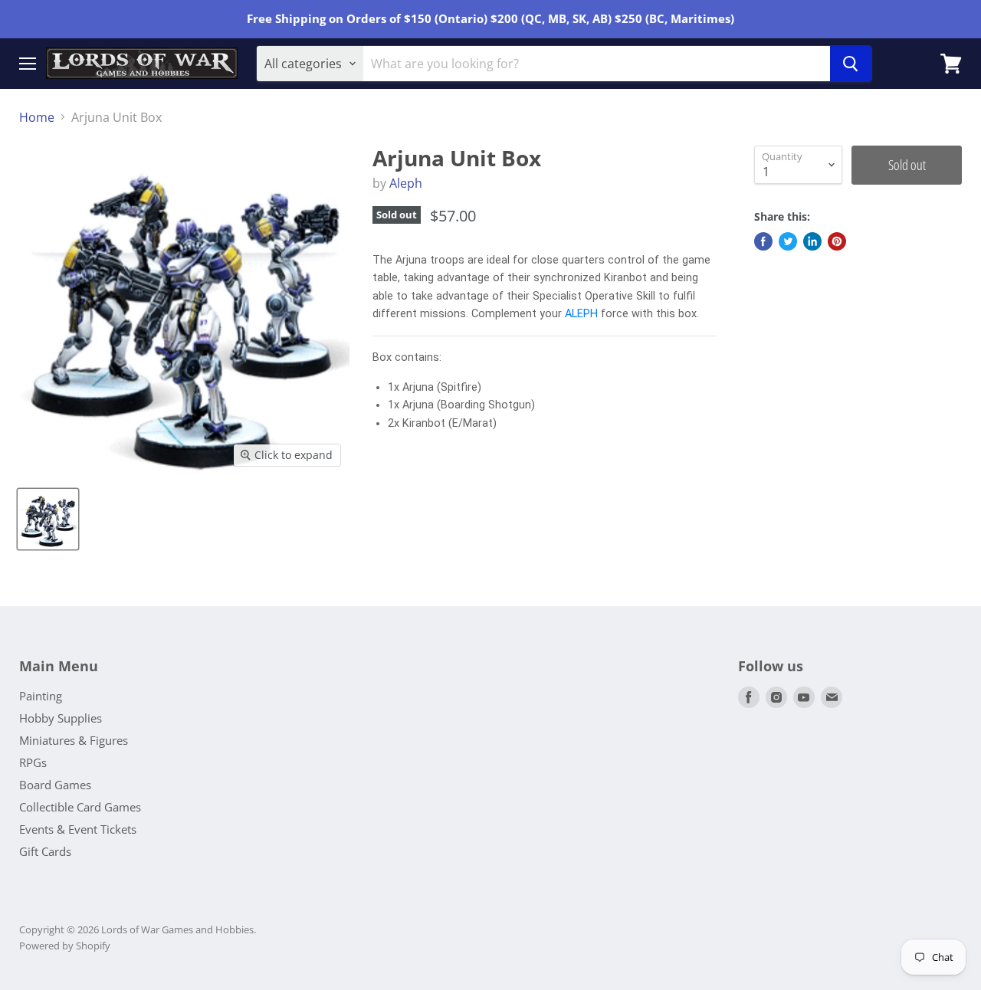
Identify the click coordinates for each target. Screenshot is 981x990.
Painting (40, 695)
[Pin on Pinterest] (837, 241)
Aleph (405, 183)
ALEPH (581, 313)
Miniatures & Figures (73, 740)
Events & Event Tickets (77, 829)
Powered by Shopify (64, 945)
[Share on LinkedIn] (812, 241)
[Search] (850, 63)
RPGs (33, 762)
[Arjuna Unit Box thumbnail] (48, 519)
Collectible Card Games (80, 807)
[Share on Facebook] (763, 241)
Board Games (55, 784)
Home (36, 117)
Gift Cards (45, 851)
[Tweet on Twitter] (788, 241)
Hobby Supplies (60, 718)
